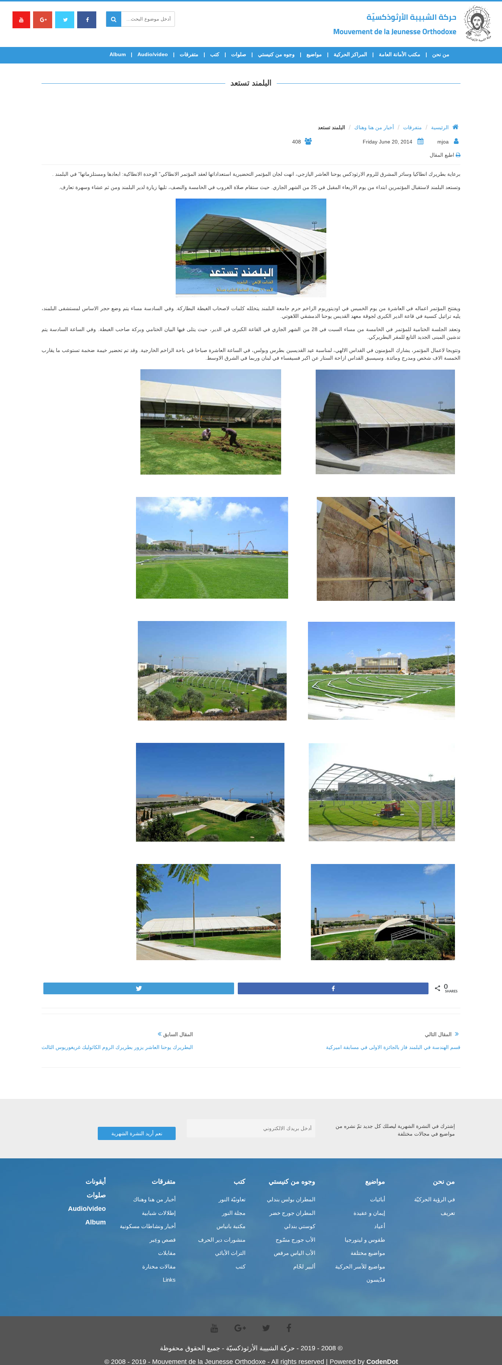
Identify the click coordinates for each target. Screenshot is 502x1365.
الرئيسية (440, 127)
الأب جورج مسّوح (295, 1240)
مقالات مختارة (159, 1266)
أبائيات (377, 1199)
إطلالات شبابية (159, 1213)
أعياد (379, 1226)
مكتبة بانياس (230, 1226)
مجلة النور (233, 1213)
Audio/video (152, 54)
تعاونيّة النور (232, 1199)
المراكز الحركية (350, 54)
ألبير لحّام (304, 1266)
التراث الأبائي (230, 1253)
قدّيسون (375, 1280)
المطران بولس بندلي (291, 1199)
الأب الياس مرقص (294, 1253)
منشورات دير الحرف (221, 1240)
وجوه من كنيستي (276, 54)
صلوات (238, 54)
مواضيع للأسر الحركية (360, 1266)
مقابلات (167, 1253)
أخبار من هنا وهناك (374, 127)
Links (169, 1280)
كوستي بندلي (299, 1226)
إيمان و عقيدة (369, 1213)
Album (118, 54)
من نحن (440, 54)
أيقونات (96, 1181)
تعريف (448, 1213)
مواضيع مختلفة (368, 1253)
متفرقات (189, 54)
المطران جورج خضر (292, 1213)
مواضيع (314, 54)
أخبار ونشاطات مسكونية (148, 1226)
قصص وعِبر (163, 1240)
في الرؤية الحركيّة (434, 1199)
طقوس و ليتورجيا (365, 1240)
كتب (214, 54)
